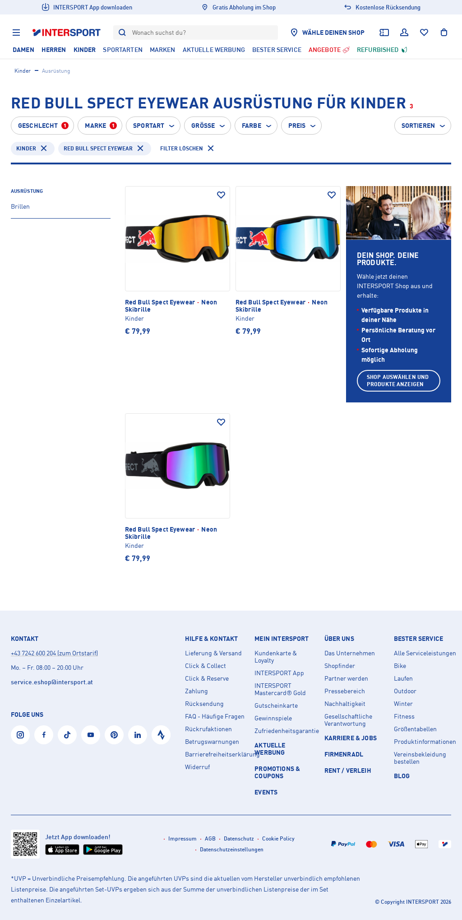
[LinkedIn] (137, 734)
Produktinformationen (425, 741)
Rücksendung (204, 703)
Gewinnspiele (273, 718)
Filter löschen (181, 148)
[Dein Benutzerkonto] (404, 32)
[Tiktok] (67, 734)
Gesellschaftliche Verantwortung (348, 720)
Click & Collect (205, 665)
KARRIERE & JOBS (350, 738)
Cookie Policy (278, 838)
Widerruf (197, 767)
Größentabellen (415, 729)
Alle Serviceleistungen (425, 653)
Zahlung (196, 691)
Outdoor (405, 691)
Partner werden (346, 678)
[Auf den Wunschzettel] (221, 195)
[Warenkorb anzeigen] (444, 32)
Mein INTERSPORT (281, 638)
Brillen (20, 206)
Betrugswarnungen (212, 741)
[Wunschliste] (424, 32)
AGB (210, 838)
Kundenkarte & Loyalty (275, 656)
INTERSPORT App (279, 673)
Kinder (22, 70)
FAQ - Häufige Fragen (215, 716)
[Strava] (161, 734)
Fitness (404, 716)
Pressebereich (344, 691)
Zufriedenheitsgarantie (285, 730)
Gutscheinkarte (276, 705)
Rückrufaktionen (208, 729)
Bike (400, 665)
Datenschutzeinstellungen (231, 849)
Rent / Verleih (347, 770)
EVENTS (265, 792)
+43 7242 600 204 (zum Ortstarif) (54, 653)
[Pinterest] (114, 734)
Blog (402, 776)
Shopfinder (339, 665)
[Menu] (16, 32)
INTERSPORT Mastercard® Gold (280, 689)
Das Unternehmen (349, 653)
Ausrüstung (27, 191)
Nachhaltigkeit (344, 703)
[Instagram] (20, 734)
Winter (403, 703)
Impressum (182, 838)
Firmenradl (344, 754)
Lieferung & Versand (213, 653)
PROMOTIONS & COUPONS (277, 772)
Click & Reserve (207, 678)
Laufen (403, 678)
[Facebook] (43, 734)
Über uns (339, 638)
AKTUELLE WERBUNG (269, 748)
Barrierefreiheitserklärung (216, 754)
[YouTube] (90, 734)
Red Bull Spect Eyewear (98, 148)
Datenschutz (239, 838)
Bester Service (418, 638)
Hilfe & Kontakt (211, 638)
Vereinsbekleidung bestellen (420, 758)
